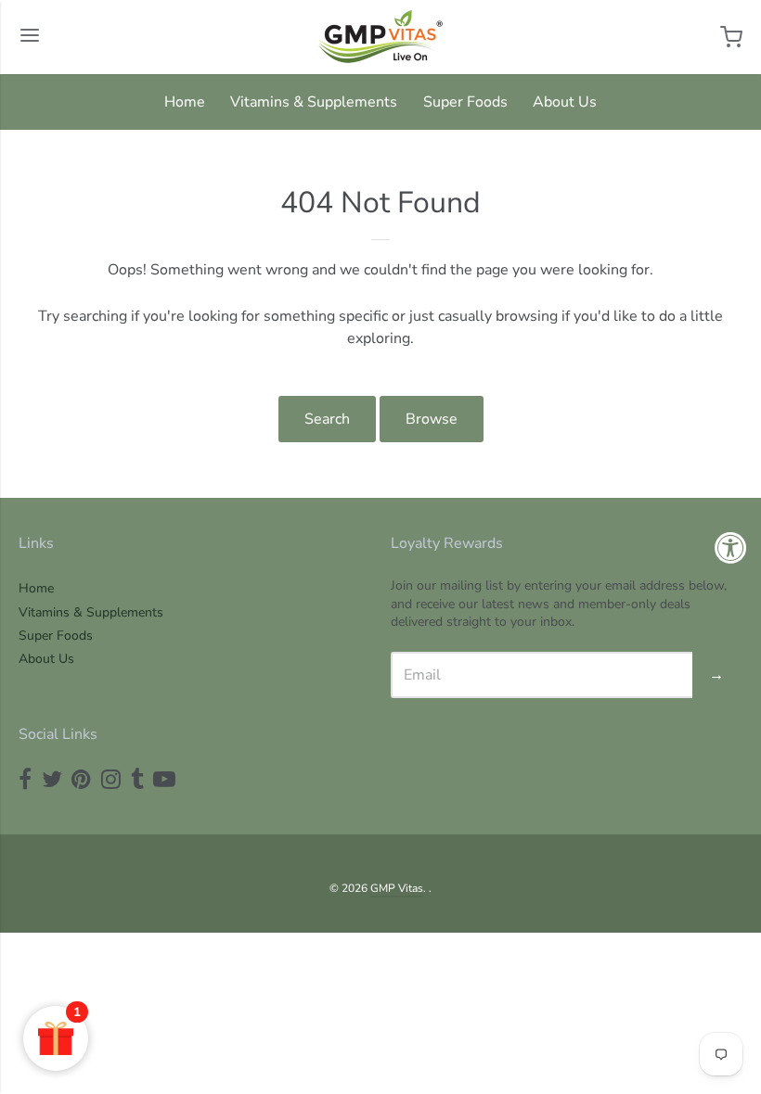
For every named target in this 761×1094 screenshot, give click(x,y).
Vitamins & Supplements (313, 102)
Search (327, 419)
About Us (565, 102)
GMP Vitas (396, 888)
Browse (432, 419)
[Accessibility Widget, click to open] (731, 547)
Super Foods (465, 102)
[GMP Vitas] (380, 37)
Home (184, 102)
